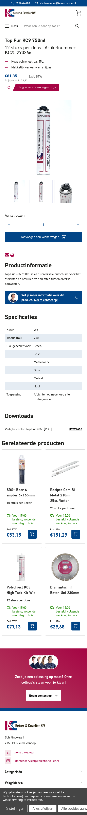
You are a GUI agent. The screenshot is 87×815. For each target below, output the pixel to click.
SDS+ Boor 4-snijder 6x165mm (21, 492)
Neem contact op (40, 695)
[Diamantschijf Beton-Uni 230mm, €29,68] (65, 567)
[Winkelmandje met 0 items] (79, 13)
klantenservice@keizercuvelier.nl (37, 761)
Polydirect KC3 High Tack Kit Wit (21, 590)
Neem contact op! (46, 300)
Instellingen (15, 808)
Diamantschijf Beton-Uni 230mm (64, 590)
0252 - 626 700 (24, 753)
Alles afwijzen (43, 808)
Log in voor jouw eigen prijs (37, 87)
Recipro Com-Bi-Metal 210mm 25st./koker (63, 495)
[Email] (7, 255)
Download (75, 429)
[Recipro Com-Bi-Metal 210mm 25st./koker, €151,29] (65, 469)
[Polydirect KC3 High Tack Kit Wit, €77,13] (21, 567)
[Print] (12, 255)
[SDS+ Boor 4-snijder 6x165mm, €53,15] (21, 469)
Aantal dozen (14, 215)
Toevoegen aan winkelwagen (40, 237)
